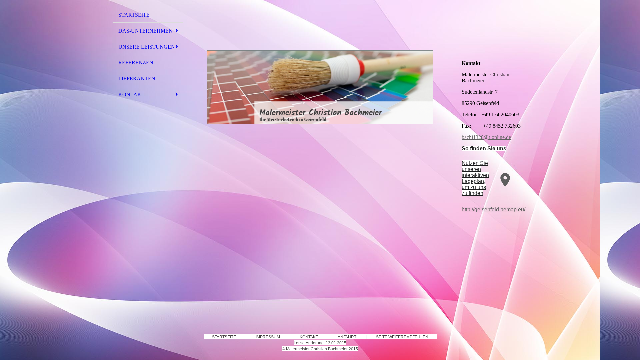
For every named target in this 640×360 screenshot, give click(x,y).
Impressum (268, 337)
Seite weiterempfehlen (402, 337)
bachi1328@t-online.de (486, 137)
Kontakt (131, 94)
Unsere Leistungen (146, 47)
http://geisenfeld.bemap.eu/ (493, 209)
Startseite (134, 15)
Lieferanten (136, 78)
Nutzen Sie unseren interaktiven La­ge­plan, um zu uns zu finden (475, 178)
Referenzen (135, 62)
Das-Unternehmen (145, 31)
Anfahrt (347, 337)
